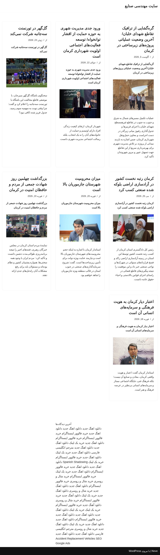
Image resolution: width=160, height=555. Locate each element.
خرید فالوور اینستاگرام (75, 433)
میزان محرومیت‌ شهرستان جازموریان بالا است (81, 184)
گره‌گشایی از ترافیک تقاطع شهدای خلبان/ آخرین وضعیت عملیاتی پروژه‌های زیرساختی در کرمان (135, 39)
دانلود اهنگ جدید (91, 428)
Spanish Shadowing (75, 462)
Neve (155, 551)
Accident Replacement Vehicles (75, 538)
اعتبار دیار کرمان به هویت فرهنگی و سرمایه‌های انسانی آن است (134, 307)
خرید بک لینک (76, 442)
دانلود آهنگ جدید (71, 495)
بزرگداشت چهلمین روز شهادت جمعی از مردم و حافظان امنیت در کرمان (28, 184)
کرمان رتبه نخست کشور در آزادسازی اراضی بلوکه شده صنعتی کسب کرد (134, 184)
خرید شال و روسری (81, 481)
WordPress (135, 551)
